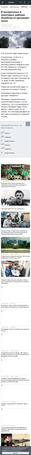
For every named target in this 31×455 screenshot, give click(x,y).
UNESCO (24, 7)
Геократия (4, 7)
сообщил (24, 102)
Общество (17, 27)
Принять (15, 453)
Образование (14, 7)
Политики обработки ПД (13, 450)
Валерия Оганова (6, 25)
